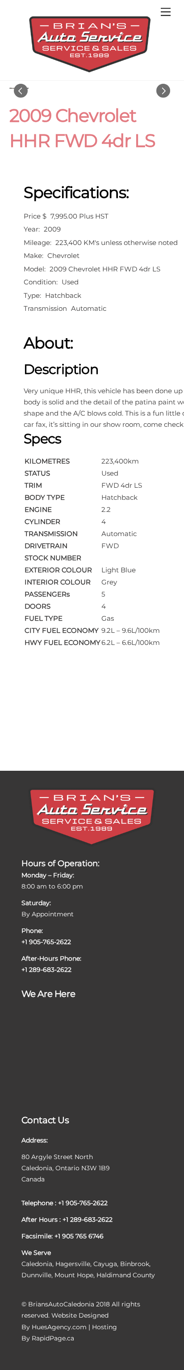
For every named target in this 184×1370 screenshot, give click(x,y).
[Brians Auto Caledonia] (90, 71)
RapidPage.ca (53, 1338)
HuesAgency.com (59, 1327)
